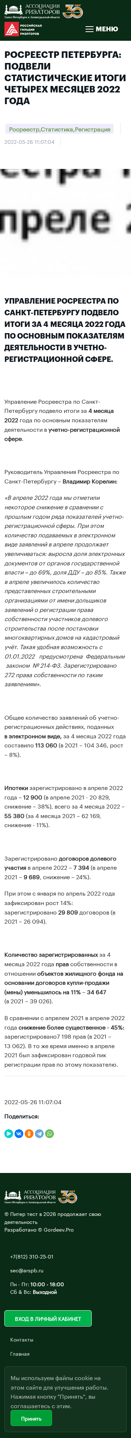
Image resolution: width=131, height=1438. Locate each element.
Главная (19, 1353)
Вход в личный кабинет (48, 1318)
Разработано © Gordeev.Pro (39, 1229)
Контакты (21, 1339)
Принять (31, 1418)
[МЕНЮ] (89, 29)
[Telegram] (39, 1133)
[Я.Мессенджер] (8, 1133)
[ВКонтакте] (19, 1133)
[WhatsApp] (49, 1133)
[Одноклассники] (29, 1133)
